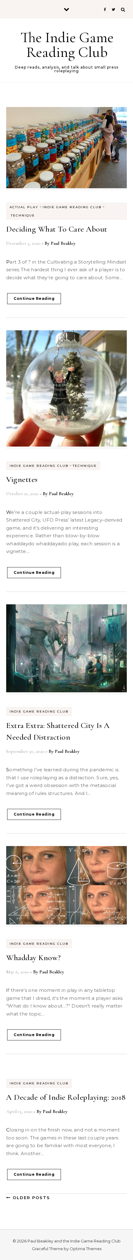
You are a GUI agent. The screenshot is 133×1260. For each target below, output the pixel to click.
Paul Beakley (63, 243)
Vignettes (22, 479)
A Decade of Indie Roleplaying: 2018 (66, 1097)
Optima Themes (85, 1248)
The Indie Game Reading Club (67, 45)
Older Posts (30, 1197)
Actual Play (24, 207)
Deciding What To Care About (56, 229)
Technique (23, 215)
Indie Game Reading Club (72, 207)
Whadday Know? (33, 957)
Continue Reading (34, 298)
